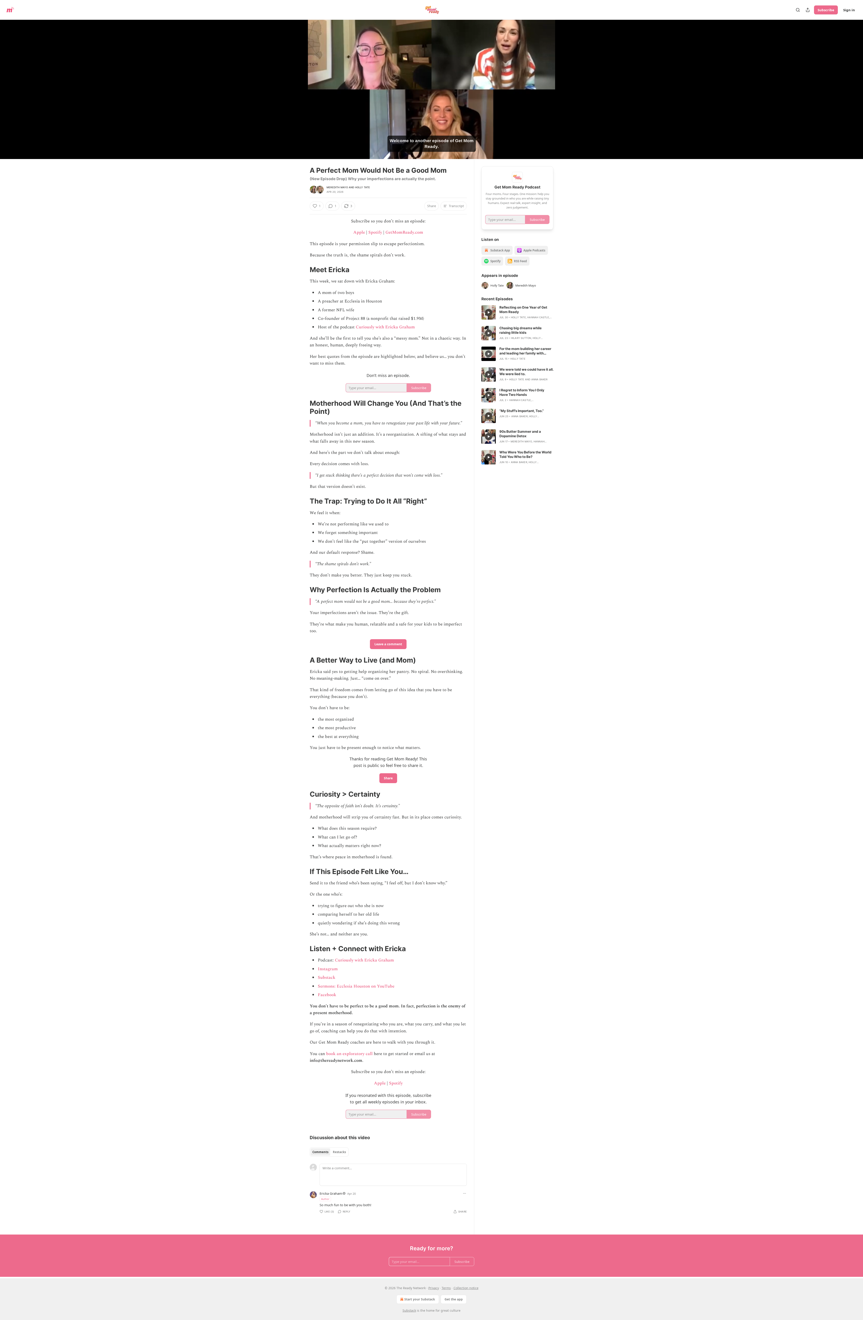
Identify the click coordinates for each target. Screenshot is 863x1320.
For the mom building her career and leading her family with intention (525, 351)
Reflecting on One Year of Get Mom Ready (523, 309)
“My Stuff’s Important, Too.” (521, 411)
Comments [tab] (320, 1152)
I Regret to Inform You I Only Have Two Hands (521, 392)
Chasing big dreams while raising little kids (520, 330)
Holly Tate (362, 187)
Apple (359, 232)
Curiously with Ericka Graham (385, 327)
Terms (446, 1288)
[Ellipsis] (464, 1193)
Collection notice (466, 1288)
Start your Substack (419, 1299)
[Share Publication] (807, 9)
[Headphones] (298, 94)
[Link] (303, 269)
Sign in (849, 10)
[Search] (797, 9)
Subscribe (826, 10)
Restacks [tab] (339, 1152)
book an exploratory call (349, 1054)
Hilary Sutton (521, 338)
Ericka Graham (331, 1193)
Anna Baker (539, 379)
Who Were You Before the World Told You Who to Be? (525, 454)
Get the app (454, 1299)
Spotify (375, 232)
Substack (326, 977)
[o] (488, 312)
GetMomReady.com (404, 232)
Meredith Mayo (337, 187)
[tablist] (329, 1151)
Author (325, 1199)
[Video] (298, 84)
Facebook (327, 995)
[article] (517, 312)
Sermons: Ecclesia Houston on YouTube (356, 986)
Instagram (328, 969)
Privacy (433, 1288)
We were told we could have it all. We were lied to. (526, 371)
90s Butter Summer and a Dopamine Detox (520, 433)
